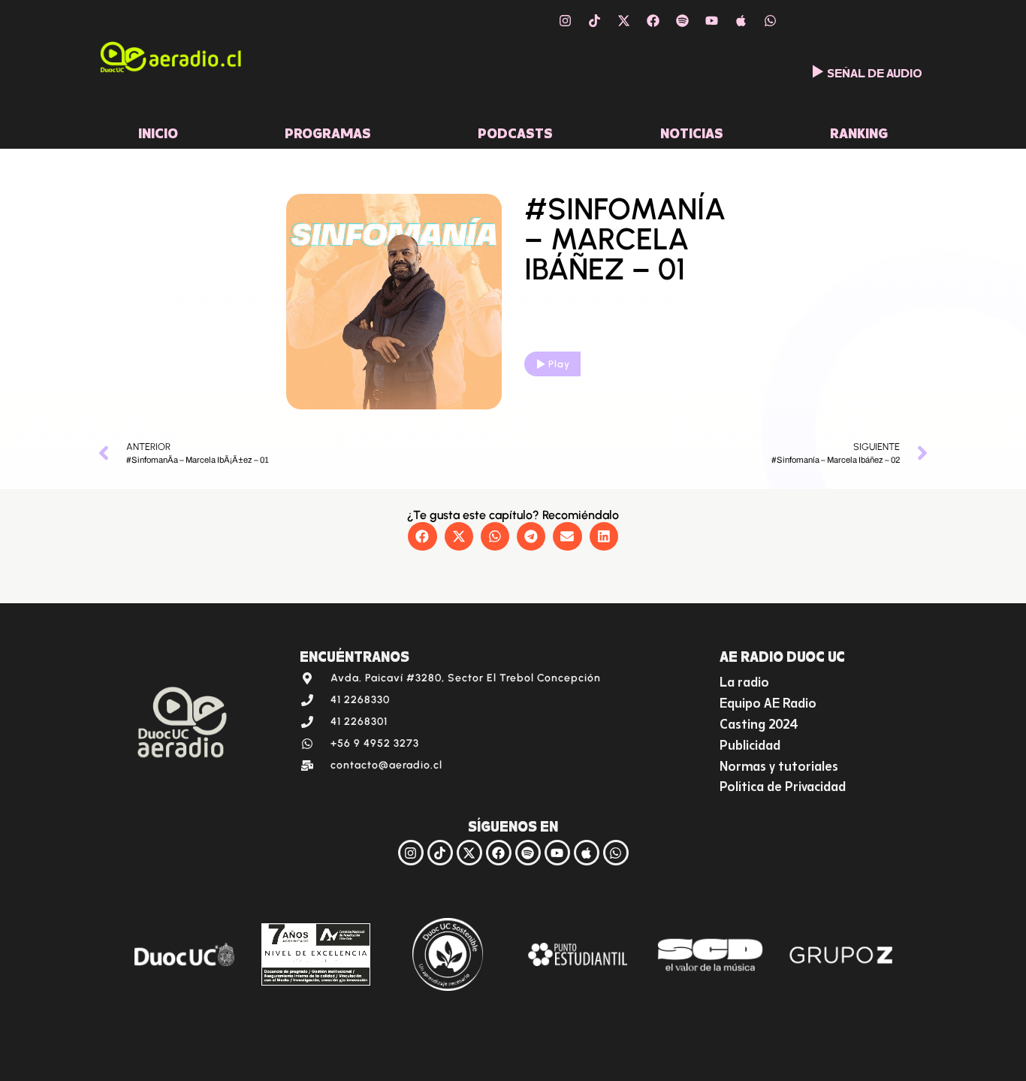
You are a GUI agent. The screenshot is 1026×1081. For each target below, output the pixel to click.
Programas (328, 131)
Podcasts (515, 131)
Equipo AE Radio (768, 701)
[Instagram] (565, 20)
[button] (422, 536)
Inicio (158, 131)
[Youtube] (711, 20)
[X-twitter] (623, 20)
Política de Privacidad (783, 784)
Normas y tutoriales (779, 764)
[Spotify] (682, 20)
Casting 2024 (759, 722)
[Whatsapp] (770, 20)
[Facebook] (652, 20)
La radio (744, 680)
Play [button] (559, 364)
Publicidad (750, 743)
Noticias (691, 131)
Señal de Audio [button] (874, 71)
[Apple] (740, 20)
